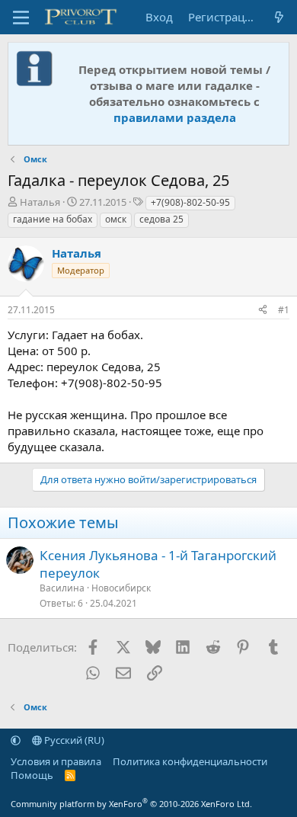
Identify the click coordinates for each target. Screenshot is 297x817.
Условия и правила (56, 761)
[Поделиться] (263, 310)
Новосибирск (121, 588)
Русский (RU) (73, 740)
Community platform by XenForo (131, 803)
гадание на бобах (52, 219)
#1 (283, 309)
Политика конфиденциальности (190, 761)
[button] (16, 740)
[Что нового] (279, 17)
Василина (62, 588)
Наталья (40, 202)
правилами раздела (174, 117)
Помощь (32, 775)
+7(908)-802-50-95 (190, 202)
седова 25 (161, 219)
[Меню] (21, 17)
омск (115, 219)
